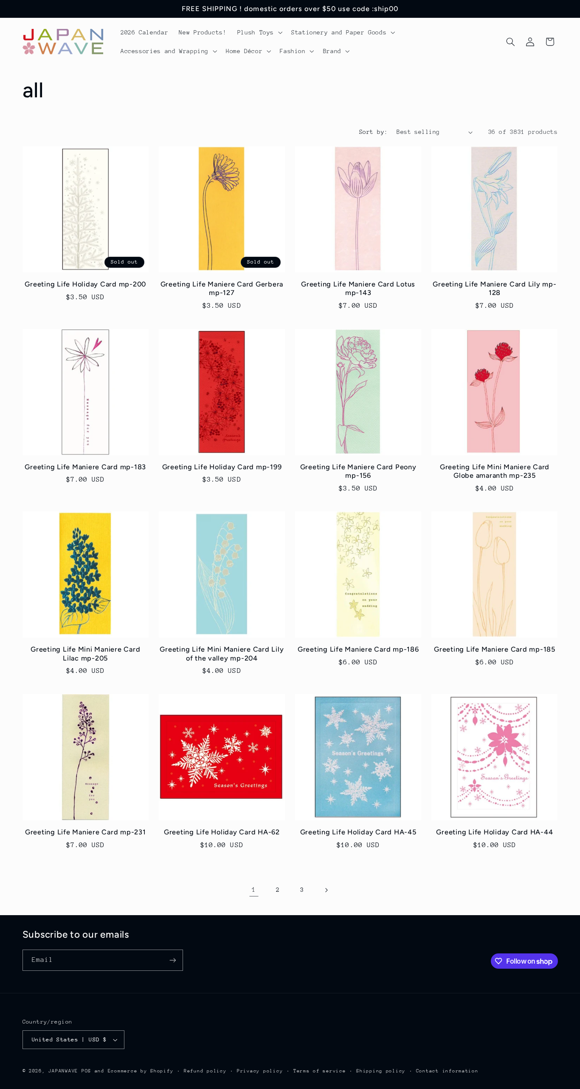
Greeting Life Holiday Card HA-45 (358, 832)
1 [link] (254, 889)
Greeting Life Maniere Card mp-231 (85, 832)
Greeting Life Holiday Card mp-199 (222, 467)
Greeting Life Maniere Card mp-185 (494, 649)
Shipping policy (380, 1071)
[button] (259, 32)
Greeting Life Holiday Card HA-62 (222, 832)
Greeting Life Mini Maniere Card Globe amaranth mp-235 (494, 471)
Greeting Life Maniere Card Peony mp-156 (358, 471)
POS (86, 1071)
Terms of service (319, 1071)
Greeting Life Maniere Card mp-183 (85, 467)
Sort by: (373, 131)
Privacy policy (260, 1071)
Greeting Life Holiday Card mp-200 (85, 284)
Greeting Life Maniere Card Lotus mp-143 (358, 288)
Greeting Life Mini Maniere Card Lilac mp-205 (85, 653)
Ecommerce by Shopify (141, 1071)
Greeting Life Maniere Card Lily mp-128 (494, 288)
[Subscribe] (172, 960)
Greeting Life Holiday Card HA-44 (494, 832)
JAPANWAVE (63, 1071)
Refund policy (205, 1071)
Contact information (447, 1071)
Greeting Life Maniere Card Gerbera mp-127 (222, 288)
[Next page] (326, 890)
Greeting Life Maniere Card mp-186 (358, 649)
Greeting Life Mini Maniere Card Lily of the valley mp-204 (222, 653)
